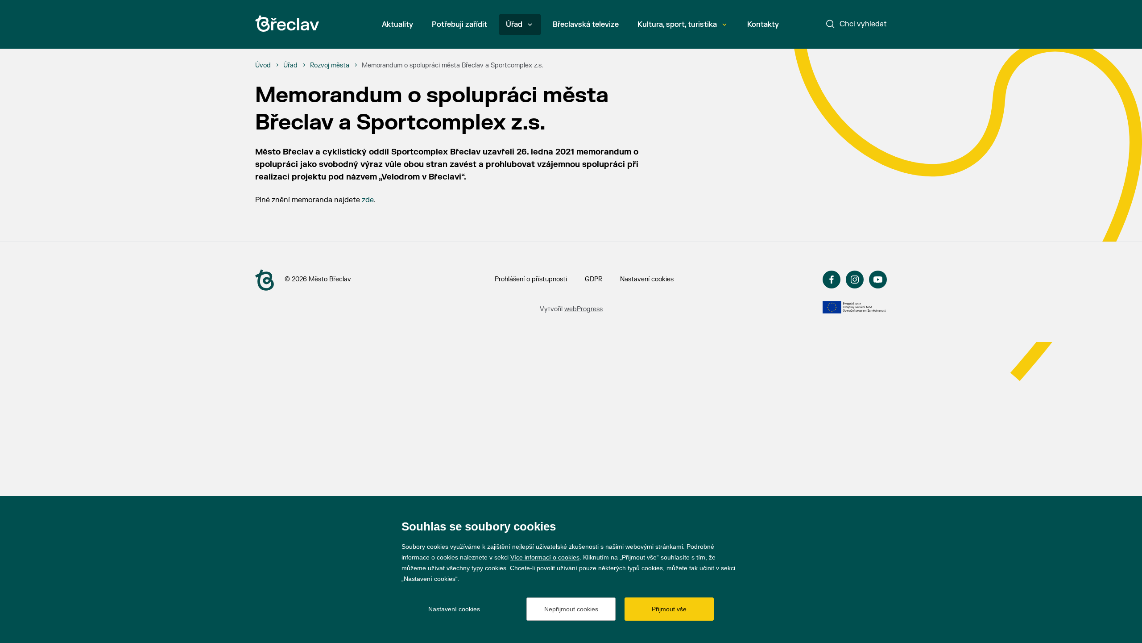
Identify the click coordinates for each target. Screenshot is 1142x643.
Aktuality (397, 24)
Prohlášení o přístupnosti (531, 279)
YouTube (878, 279)
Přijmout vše (669, 609)
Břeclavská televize (586, 24)
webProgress (583, 309)
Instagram (855, 279)
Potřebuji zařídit (459, 24)
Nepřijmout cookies (571, 609)
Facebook (831, 279)
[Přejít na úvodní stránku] (287, 23)
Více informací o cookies (544, 557)
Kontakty (763, 24)
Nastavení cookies (647, 279)
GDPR (593, 279)
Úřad (514, 24)
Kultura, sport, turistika (677, 24)
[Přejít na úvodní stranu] (264, 280)
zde (368, 200)
